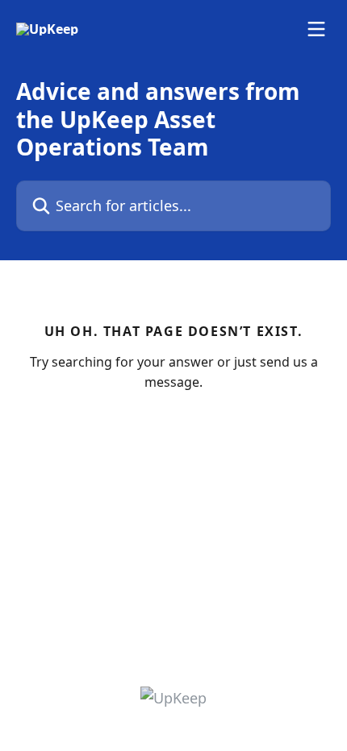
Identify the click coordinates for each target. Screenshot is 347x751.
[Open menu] (316, 29)
